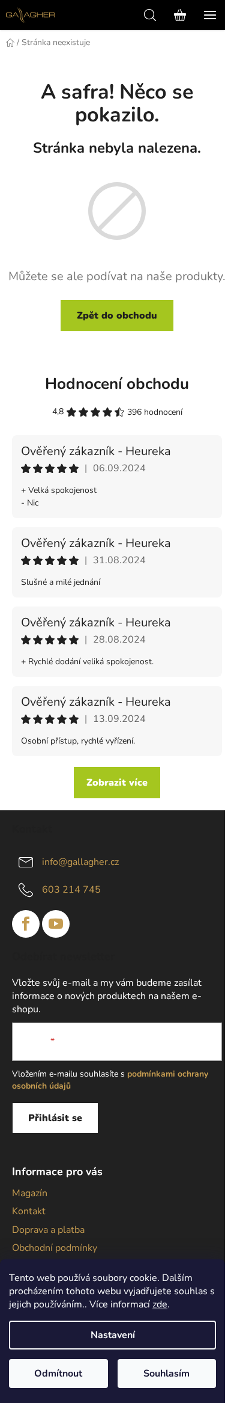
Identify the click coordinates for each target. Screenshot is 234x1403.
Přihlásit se (55, 1118)
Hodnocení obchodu (117, 383)
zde (159, 1304)
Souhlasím (166, 1373)
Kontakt (29, 1211)
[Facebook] (26, 924)
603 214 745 (71, 889)
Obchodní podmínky (54, 1248)
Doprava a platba (48, 1229)
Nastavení (113, 1335)
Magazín (29, 1193)
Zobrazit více (117, 782)
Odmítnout (58, 1373)
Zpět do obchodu (117, 315)
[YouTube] (56, 924)
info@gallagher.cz (80, 862)
